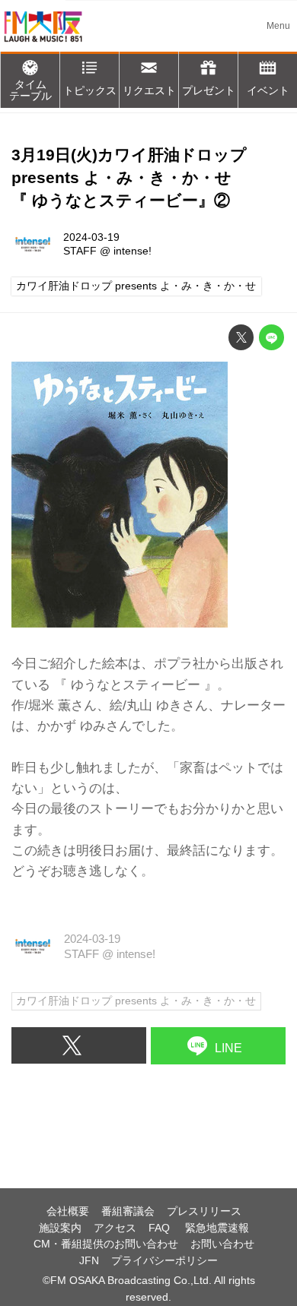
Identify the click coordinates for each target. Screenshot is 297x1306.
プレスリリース (204, 1211)
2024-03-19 (91, 237)
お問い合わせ (222, 1244)
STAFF (80, 251)
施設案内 (60, 1228)
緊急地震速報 (217, 1228)
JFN (89, 1260)
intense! (132, 251)
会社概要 (67, 1211)
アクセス (115, 1228)
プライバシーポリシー (164, 1260)
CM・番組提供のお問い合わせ (106, 1244)
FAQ (160, 1228)
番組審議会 (128, 1211)
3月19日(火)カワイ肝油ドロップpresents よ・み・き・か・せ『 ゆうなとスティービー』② (129, 178)
